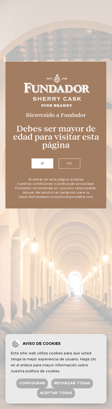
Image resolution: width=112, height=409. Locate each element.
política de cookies (43, 371)
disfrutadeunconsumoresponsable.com (61, 196)
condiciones (43, 183)
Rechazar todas (72, 383)
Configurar (32, 383)
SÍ (42, 163)
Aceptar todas (56, 393)
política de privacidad (75, 183)
